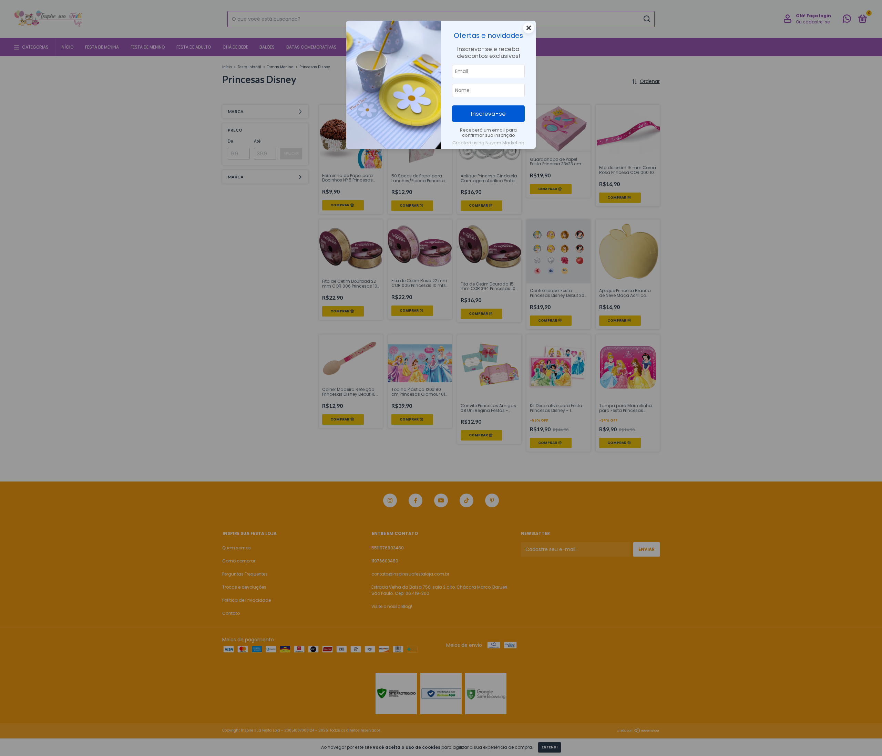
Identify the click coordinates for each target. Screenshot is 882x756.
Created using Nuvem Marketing (488, 143)
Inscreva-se (488, 114)
